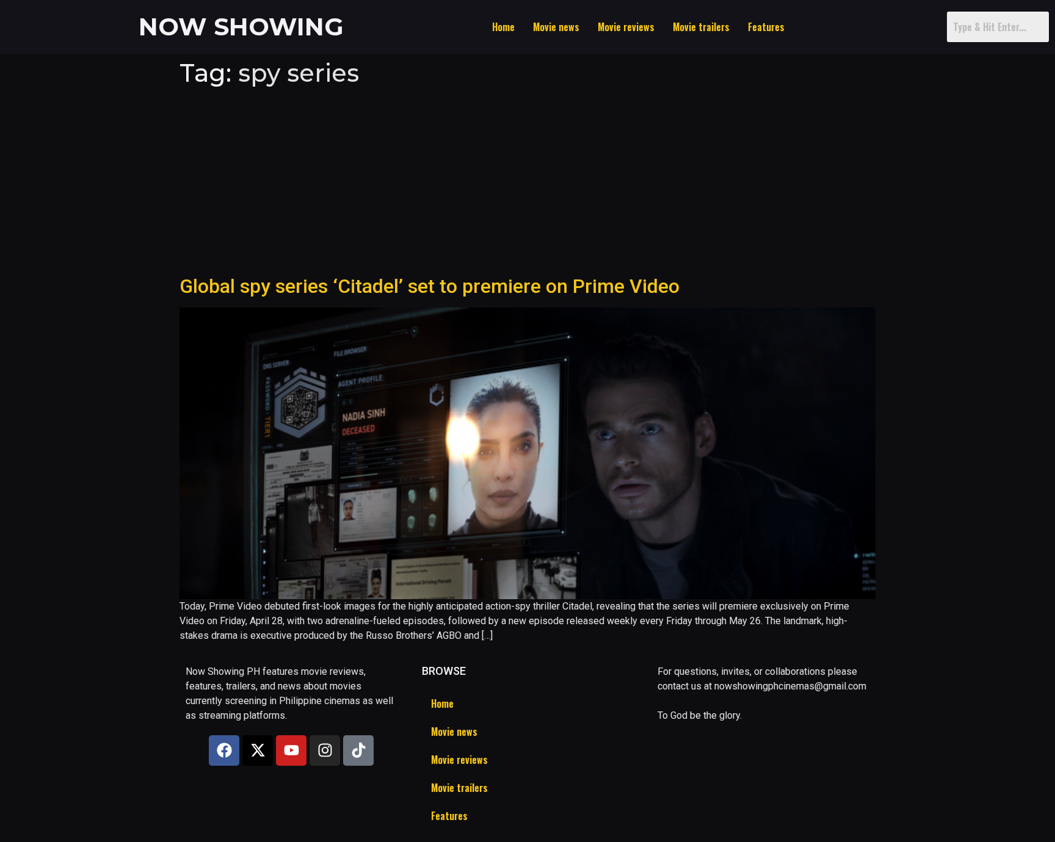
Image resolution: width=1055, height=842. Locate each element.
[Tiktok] (358, 750)
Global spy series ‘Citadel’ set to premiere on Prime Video (429, 286)
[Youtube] (291, 750)
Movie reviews (626, 27)
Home (503, 27)
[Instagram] (325, 750)
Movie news (556, 27)
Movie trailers (701, 27)
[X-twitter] (257, 750)
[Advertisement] (527, 183)
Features (766, 27)
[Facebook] (224, 750)
